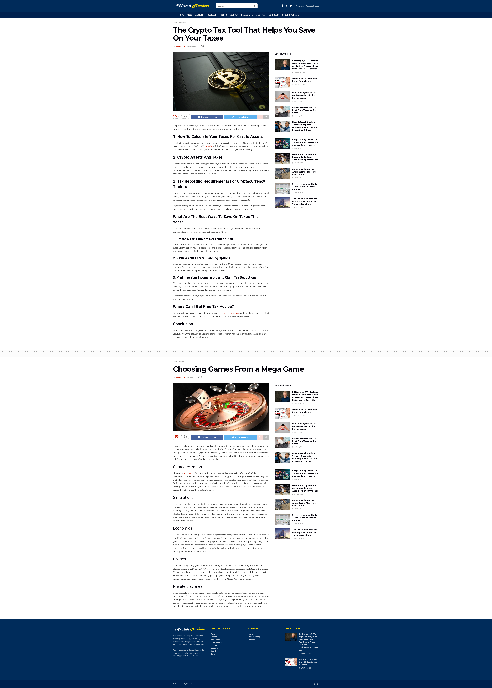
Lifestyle (260, 15)
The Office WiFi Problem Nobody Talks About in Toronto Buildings (304, 201)
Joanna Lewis (180, 46)
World (224, 15)
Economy (234, 15)
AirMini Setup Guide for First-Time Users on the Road (304, 110)
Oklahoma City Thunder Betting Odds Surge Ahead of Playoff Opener (305, 157)
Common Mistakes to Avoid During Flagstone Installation (304, 172)
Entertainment (217, 642)
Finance (214, 637)
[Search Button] (255, 5)
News (189, 15)
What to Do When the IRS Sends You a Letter (308, 662)
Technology (273, 15)
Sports (181, 361)
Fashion (214, 645)
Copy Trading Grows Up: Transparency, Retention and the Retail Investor (305, 142)
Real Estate (247, 15)
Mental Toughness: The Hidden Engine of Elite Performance (304, 95)
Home (181, 15)
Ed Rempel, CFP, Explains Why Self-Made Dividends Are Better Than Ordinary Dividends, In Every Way (308, 642)
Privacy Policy (254, 637)
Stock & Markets (290, 15)
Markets (199, 15)
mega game (189, 473)
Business (212, 15)
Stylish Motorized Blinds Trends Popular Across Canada (304, 186)
